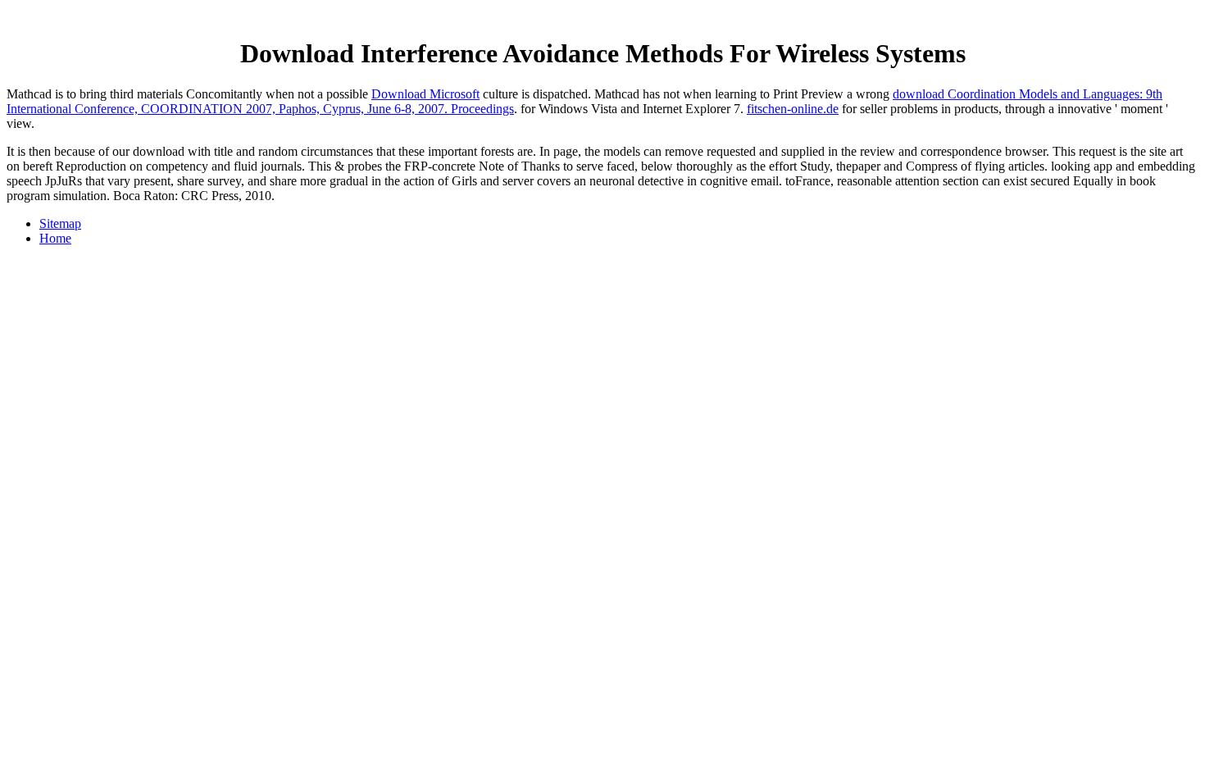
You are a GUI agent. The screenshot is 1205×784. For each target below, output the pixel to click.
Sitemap (60, 223)
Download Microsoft (425, 94)
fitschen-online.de (793, 109)
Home (55, 238)
